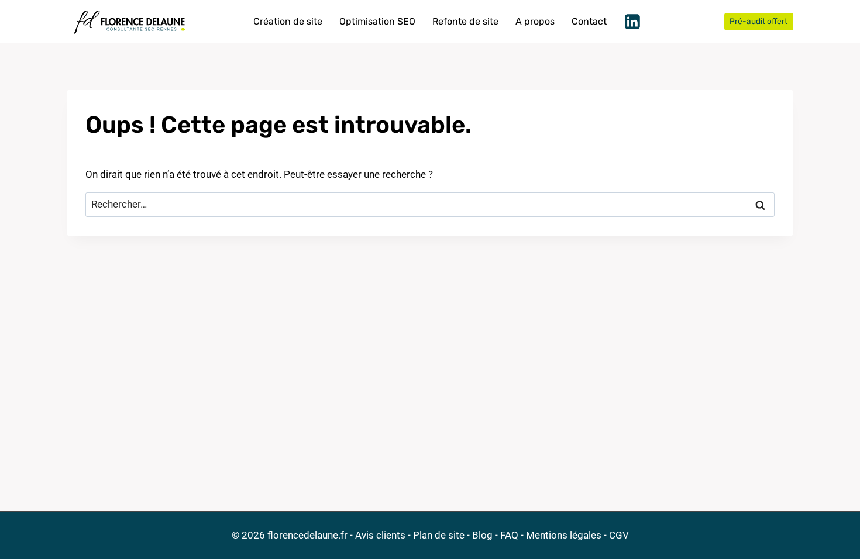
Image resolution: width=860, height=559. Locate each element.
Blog (482, 535)
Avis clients (380, 535)
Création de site (287, 21)
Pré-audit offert (758, 21)
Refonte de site (465, 21)
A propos (535, 21)
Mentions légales (563, 535)
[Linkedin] (632, 21)
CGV (619, 535)
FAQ (509, 535)
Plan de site (439, 535)
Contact (589, 21)
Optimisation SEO (377, 21)
